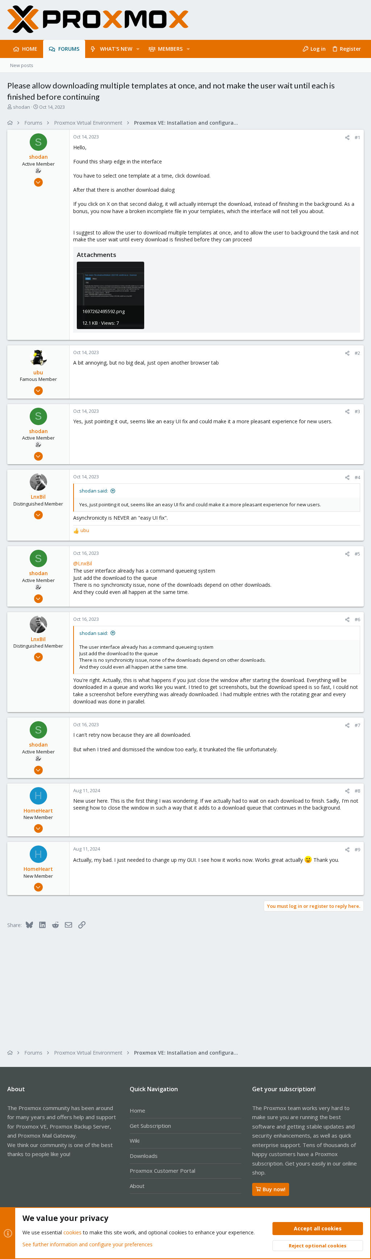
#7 (357, 725)
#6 (357, 619)
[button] (138, 49)
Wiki (134, 1140)
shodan (21, 107)
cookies (72, 1232)
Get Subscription (150, 1125)
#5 (357, 553)
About (137, 1185)
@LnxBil (82, 563)
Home (137, 1110)
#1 (357, 137)
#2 (357, 353)
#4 (357, 477)
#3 (357, 411)
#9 (357, 849)
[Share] (347, 137)
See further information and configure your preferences (87, 1244)
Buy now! (274, 1189)
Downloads (144, 1155)
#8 (357, 791)
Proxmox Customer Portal (162, 1170)
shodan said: (93, 490)
